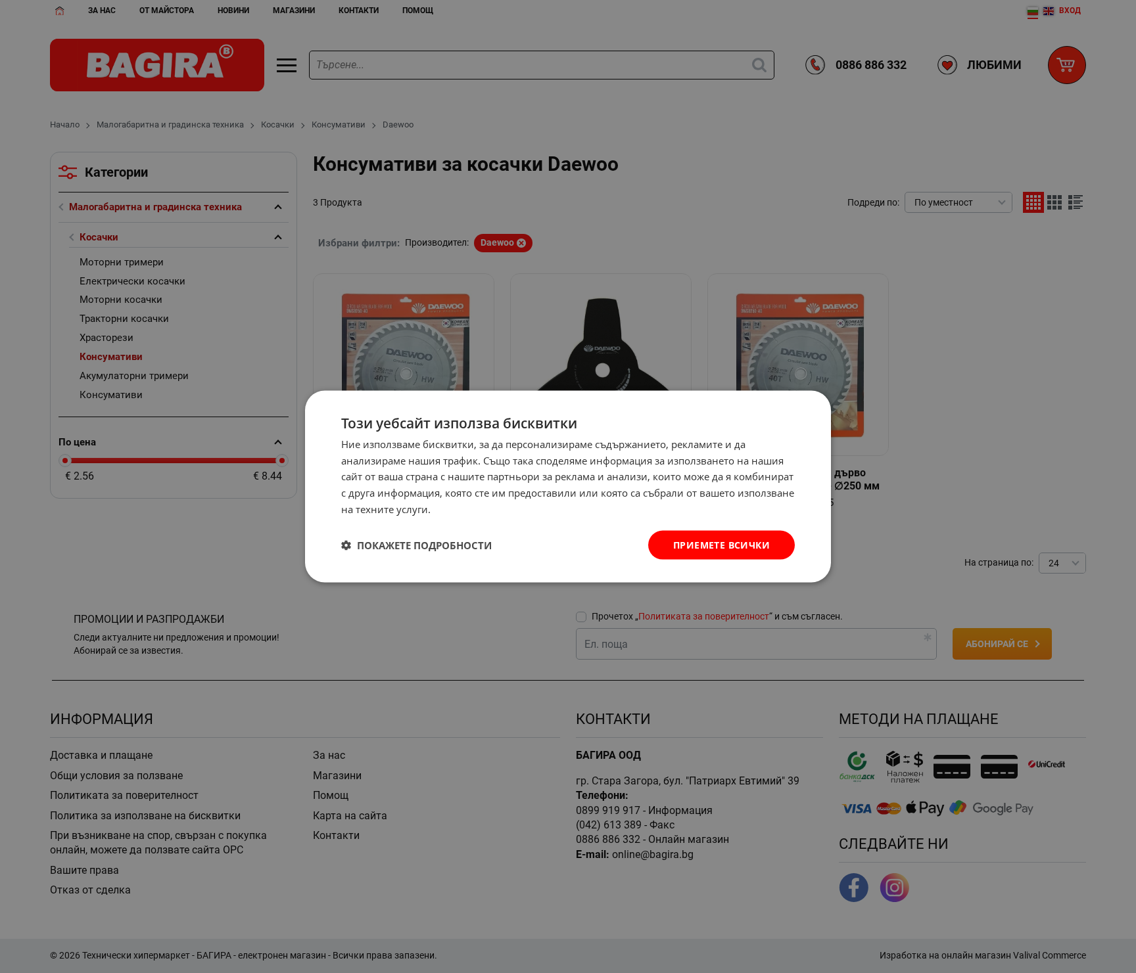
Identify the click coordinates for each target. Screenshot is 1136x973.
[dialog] (568, 486)
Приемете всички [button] (721, 544)
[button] (416, 545)
